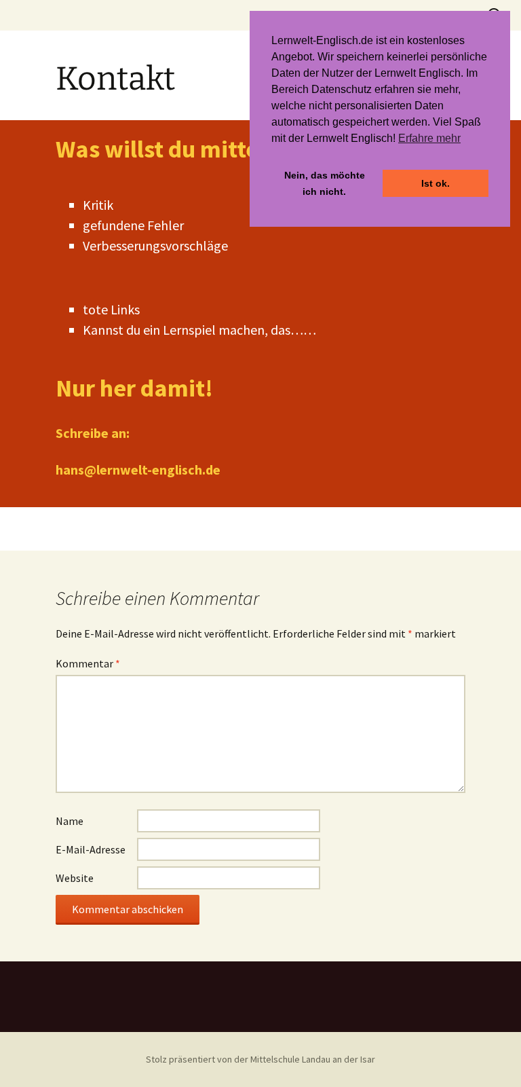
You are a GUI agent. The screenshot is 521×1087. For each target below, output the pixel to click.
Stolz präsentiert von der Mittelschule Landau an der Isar (260, 1059)
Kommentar (88, 663)
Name (69, 821)
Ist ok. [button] (435, 183)
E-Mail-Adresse (91, 849)
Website (75, 878)
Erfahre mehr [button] (429, 138)
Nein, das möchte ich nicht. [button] (324, 183)
